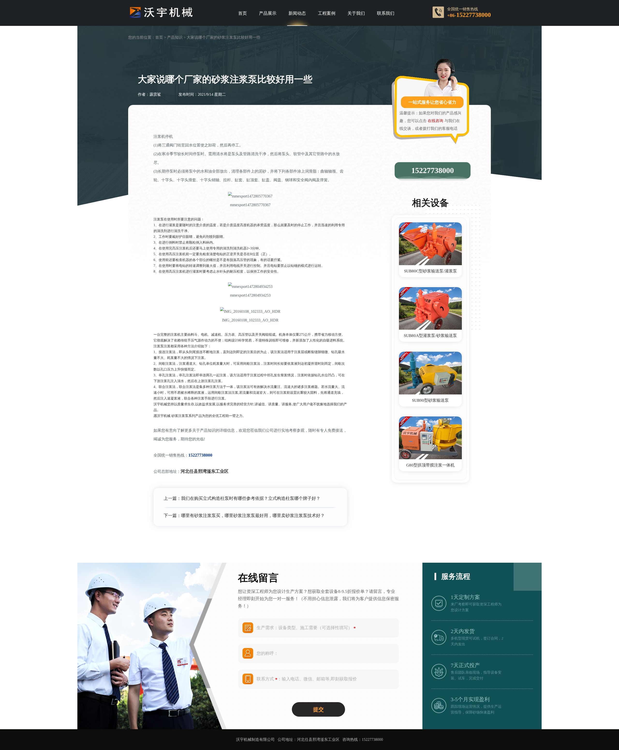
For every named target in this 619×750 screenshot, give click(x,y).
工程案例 (326, 13)
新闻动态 (297, 13)
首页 (242, 13)
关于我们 (356, 13)
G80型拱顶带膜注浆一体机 (430, 465)
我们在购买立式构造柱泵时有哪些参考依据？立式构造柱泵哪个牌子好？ (250, 498)
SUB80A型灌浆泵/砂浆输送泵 (430, 335)
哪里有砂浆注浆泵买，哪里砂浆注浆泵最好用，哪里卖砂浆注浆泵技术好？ (253, 515)
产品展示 (267, 13)
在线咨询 (435, 121)
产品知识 (175, 37)
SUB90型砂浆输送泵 (430, 400)
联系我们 (385, 13)
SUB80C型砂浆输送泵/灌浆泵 (430, 271)
